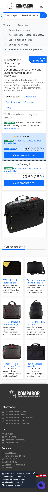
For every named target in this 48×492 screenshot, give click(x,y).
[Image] (17, 231)
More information (11, 128)
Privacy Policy (10, 458)
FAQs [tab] (8, 107)
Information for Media (14, 420)
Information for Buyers (15, 411)
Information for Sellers (15, 414)
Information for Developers (17, 423)
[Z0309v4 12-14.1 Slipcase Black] (12, 268)
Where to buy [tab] (12, 96)
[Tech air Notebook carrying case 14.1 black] (36, 268)
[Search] (43, 15)
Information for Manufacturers (18, 417)
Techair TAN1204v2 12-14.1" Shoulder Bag (23, 142)
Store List (8, 433)
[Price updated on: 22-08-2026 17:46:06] (43, 148)
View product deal (24, 155)
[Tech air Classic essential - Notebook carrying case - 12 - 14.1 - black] (36, 351)
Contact (8, 467)
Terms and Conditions (14, 455)
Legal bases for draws (14, 464)
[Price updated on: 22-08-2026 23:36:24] (43, 176)
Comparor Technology (14, 439)
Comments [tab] (29, 102)
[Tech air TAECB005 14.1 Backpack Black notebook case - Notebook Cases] (36, 309)
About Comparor (12, 436)
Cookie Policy (10, 461)
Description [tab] (30, 96)
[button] (4, 6)
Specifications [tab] (13, 102)
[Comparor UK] (20, 6)
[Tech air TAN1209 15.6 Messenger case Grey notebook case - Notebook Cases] (12, 309)
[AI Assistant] (41, 485)
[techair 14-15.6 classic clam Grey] (12, 351)
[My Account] (41, 6)
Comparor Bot (11, 442)
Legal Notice (10, 452)
